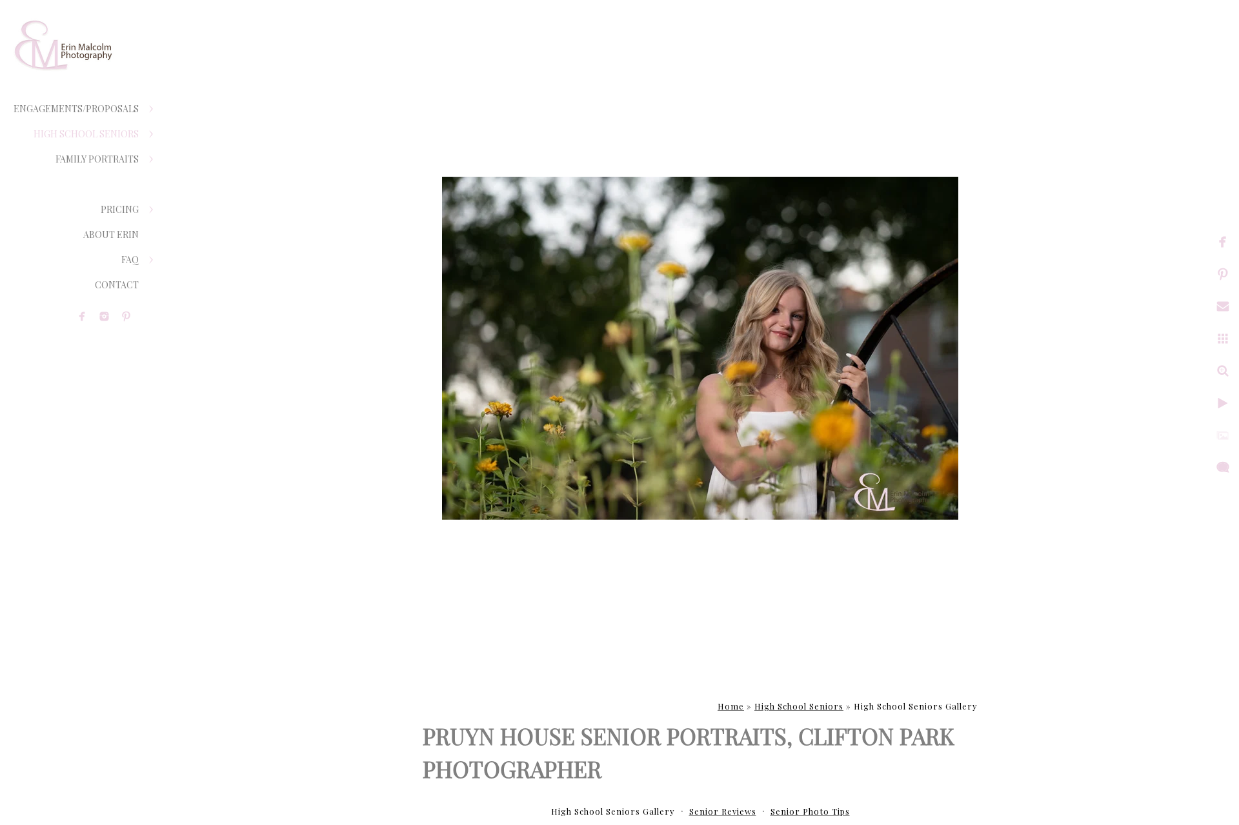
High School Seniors (86, 134)
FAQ (130, 259)
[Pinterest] (126, 316)
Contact (117, 285)
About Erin (111, 234)
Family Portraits (97, 159)
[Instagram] (104, 316)
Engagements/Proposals (76, 109)
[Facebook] (82, 316)
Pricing (120, 209)
